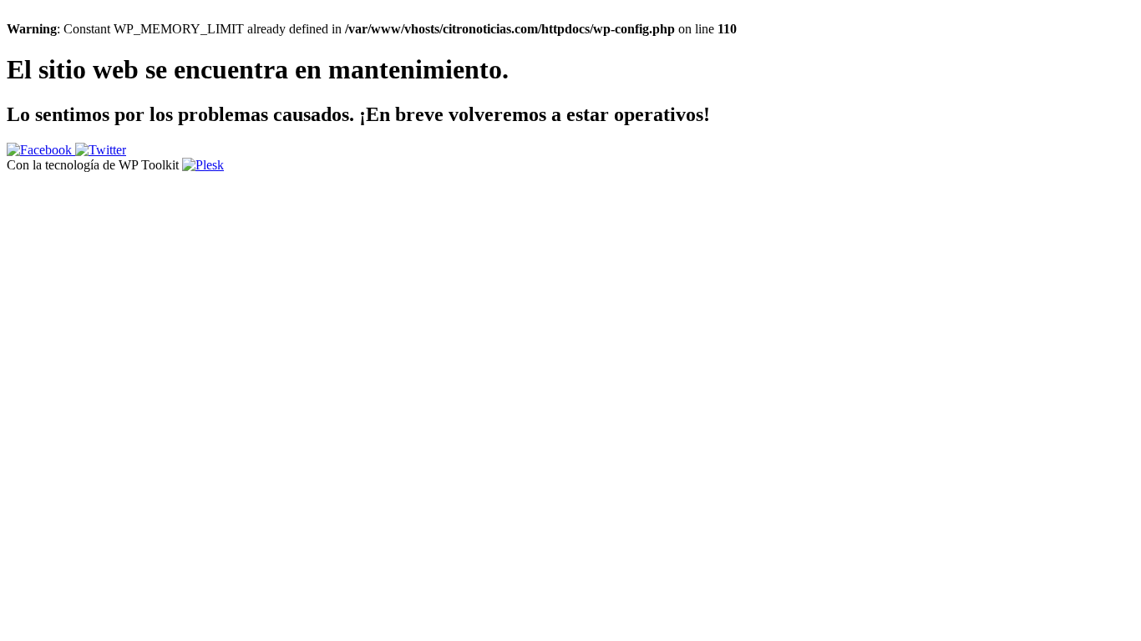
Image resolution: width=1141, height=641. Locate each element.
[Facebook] (41, 150)
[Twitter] (100, 150)
